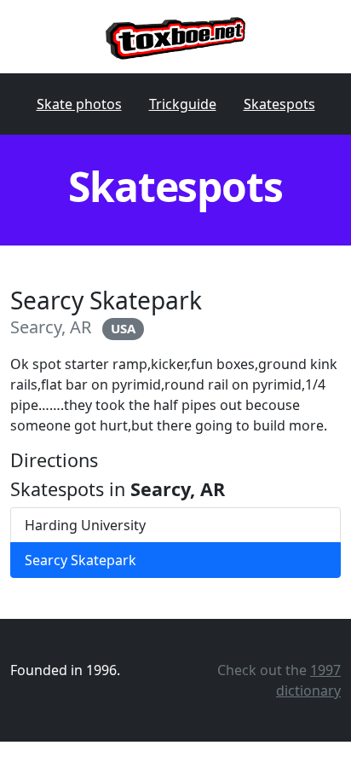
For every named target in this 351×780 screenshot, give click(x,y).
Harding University (85, 525)
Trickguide (182, 104)
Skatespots (279, 104)
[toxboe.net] (176, 36)
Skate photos (79, 104)
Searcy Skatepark (80, 560)
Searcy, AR (50, 326)
